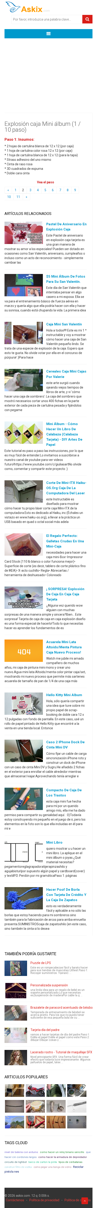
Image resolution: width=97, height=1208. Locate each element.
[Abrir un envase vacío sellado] (35, 1106)
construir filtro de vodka (18, 1167)
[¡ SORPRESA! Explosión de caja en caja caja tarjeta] (24, 598)
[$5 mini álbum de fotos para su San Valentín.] (24, 286)
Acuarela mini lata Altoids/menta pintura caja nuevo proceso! (64, 647)
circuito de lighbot (16, 1162)
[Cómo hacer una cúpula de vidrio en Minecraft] (15, 1122)
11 (18, 197)
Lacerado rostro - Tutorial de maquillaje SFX (61, 1052)
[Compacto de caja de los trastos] (24, 799)
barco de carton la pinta (42, 1162)
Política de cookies (78, 1200)
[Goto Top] (84, 1201)
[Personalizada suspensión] (16, 990)
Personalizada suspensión (49, 985)
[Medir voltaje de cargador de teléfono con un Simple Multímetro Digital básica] (35, 1122)
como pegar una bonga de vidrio (52, 1167)
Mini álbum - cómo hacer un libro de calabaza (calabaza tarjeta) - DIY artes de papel (64, 434)
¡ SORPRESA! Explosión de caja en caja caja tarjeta (65, 594)
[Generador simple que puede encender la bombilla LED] (77, 1122)
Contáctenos (15, 1200)
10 (9, 197)
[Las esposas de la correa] (15, 1106)
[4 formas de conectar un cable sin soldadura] (56, 1122)
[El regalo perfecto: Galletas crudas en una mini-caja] (24, 545)
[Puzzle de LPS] (16, 968)
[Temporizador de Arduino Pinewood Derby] (15, 1090)
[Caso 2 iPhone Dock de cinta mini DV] (24, 752)
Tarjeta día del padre (45, 1030)
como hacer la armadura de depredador (62, 1157)
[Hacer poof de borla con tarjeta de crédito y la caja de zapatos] (24, 899)
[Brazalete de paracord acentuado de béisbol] (16, 1013)
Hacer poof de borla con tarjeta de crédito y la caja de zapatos (66, 895)
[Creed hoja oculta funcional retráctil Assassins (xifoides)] (77, 1106)
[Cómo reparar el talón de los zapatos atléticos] (56, 1090)
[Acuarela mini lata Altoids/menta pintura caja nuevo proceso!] (24, 651)
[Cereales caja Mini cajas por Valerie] (24, 381)
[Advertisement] (48, 72)
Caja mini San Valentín (64, 324)
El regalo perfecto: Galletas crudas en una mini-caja (65, 541)
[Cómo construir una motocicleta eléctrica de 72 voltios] (35, 1090)
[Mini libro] (24, 852)
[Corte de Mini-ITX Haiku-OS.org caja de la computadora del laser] (24, 492)
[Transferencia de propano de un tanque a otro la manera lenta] (77, 1090)
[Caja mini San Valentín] (24, 334)
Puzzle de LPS (40, 963)
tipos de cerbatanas (70, 1162)
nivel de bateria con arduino (21, 1152)
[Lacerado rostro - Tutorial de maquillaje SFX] (16, 1057)
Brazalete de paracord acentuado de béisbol (61, 1007)
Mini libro (54, 842)
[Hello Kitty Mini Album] (24, 704)
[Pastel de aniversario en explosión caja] (24, 234)
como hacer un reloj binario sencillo (62, 1152)
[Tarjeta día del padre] (16, 1035)
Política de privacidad (44, 1200)
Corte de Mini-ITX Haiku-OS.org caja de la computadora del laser (66, 488)
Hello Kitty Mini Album (64, 695)
